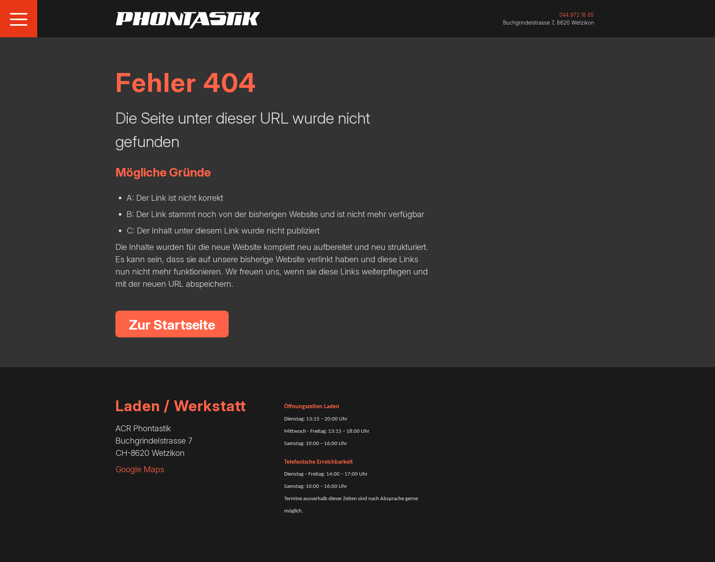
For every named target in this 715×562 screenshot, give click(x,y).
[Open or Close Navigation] (18, 18)
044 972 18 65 (576, 15)
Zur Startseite (172, 325)
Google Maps (139, 469)
